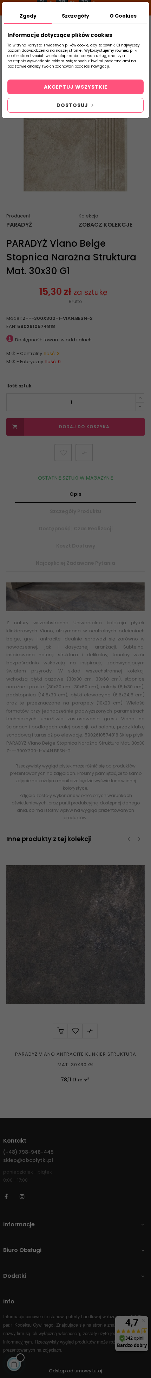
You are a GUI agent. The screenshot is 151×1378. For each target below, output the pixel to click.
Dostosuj (73, 105)
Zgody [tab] (28, 15)
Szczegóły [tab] (75, 15)
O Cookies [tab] (123, 15)
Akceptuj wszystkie (75, 86)
